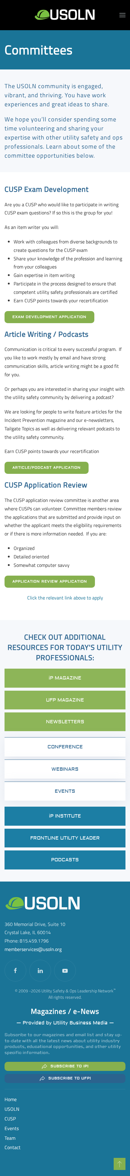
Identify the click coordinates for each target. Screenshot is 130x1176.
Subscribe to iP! (69, 1066)
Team (10, 1138)
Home (11, 1099)
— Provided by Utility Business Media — (65, 1023)
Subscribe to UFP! (69, 1078)
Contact (13, 1147)
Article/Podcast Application (46, 467)
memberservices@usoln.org (33, 949)
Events (12, 1128)
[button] (122, 15)
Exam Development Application (49, 317)
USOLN (12, 1109)
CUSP (10, 1118)
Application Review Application (49, 581)
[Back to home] (65, 15)
